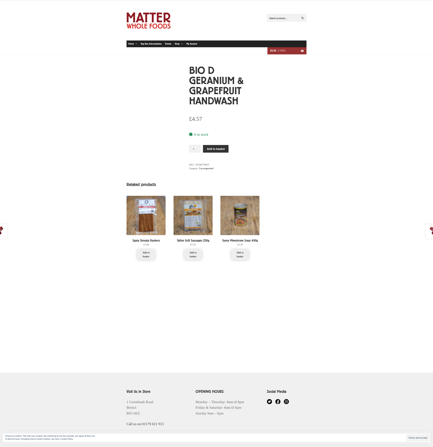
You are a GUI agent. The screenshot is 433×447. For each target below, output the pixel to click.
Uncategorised (206, 168)
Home (131, 44)
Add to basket (216, 149)
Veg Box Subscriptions (151, 44)
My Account (191, 44)
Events (168, 44)
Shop (177, 44)
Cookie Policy (66, 439)
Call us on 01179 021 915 (145, 424)
